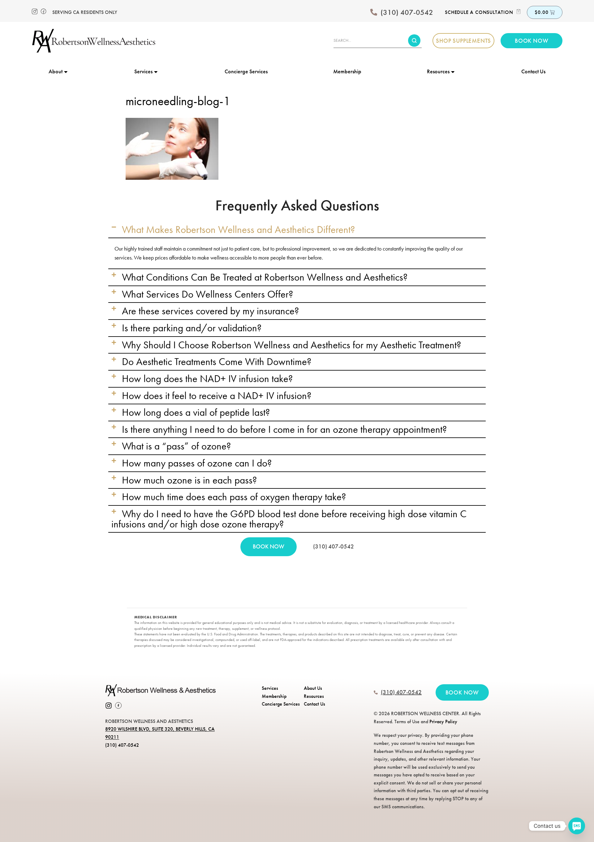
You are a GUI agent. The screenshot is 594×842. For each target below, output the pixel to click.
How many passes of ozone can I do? (197, 463)
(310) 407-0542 (407, 12)
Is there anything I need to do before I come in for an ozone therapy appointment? (284, 429)
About (55, 71)
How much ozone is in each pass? (189, 480)
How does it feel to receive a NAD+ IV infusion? (216, 395)
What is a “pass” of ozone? (176, 446)
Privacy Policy (443, 721)
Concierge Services (246, 71)
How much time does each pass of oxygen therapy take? (234, 496)
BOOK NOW (268, 546)
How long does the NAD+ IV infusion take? (207, 378)
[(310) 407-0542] (373, 12)
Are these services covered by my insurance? (210, 310)
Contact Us (533, 71)
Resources (438, 71)
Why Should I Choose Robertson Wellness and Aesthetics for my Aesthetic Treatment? (291, 344)
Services (143, 71)
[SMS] (576, 826)
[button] (296, 229)
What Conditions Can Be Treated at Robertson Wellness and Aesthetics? (264, 277)
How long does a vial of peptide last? (196, 412)
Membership (347, 71)
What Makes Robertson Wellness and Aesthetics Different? (238, 229)
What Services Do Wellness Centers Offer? (207, 294)
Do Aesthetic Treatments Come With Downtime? (216, 361)
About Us (313, 688)
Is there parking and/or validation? (191, 327)
